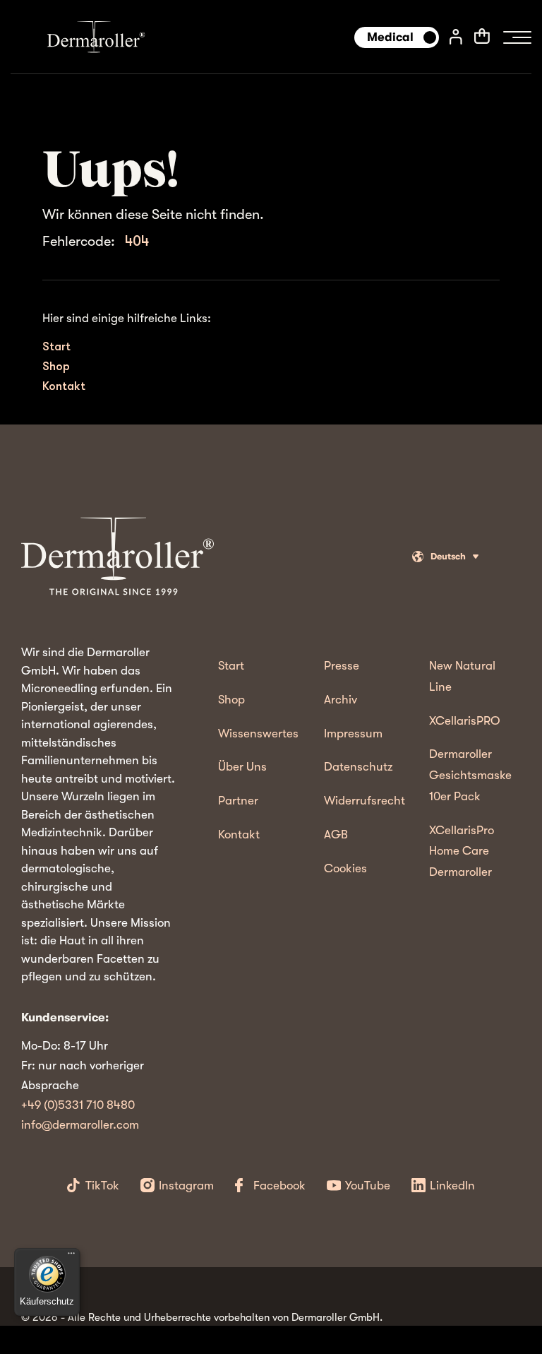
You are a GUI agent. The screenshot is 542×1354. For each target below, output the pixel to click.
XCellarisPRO (464, 721)
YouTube (367, 1185)
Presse (341, 665)
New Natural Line (462, 676)
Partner (238, 800)
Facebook (279, 1185)
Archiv (340, 699)
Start (56, 346)
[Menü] (71, 1256)
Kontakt (63, 386)
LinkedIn (452, 1185)
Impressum (353, 733)
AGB (336, 834)
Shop (56, 366)
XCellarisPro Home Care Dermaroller (461, 851)
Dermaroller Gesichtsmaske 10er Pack (470, 775)
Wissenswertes (258, 733)
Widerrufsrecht (364, 800)
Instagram (186, 1185)
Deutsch (448, 556)
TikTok (102, 1185)
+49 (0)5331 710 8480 (78, 1105)
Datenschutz (358, 766)
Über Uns (242, 766)
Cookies (345, 868)
